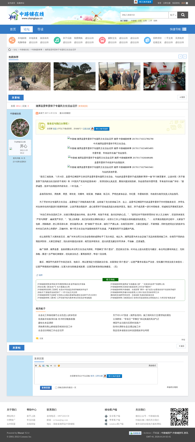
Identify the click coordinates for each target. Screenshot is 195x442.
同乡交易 (41, 287)
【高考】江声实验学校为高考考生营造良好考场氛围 (71, 298)
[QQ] (135, 433)
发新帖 (16, 97)
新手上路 (31, 416)
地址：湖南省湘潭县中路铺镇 (60, 424)
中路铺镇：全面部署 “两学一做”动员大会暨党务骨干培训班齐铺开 (149, 290)
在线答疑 (31, 424)
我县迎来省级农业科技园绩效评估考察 (131, 330)
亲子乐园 (67, 38)
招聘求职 (157, 38)
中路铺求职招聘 (44, 290)
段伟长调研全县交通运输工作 (127, 327)
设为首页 (11, 3)
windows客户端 (116, 424)
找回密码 (176, 3)
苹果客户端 (114, 420)
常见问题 (31, 420)
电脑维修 (22, 42)
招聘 (155, 21)
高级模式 (152, 366)
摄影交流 (112, 38)
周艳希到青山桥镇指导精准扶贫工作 (55, 327)
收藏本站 (20, 3)
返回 (183, 97)
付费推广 (11, 420)
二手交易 (168, 38)
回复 (41, 338)
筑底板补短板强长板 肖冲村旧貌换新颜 (56, 319)
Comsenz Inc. (26, 437)
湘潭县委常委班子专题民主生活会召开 (60, 50)
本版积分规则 (172, 387)
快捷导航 (175, 29)
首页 (13, 29)
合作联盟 (11, 424)
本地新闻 (22, 38)
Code (55, 365)
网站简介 (11, 416)
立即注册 (166, 3)
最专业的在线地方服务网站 (148, 424)
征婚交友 (157, 42)
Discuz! (21, 433)
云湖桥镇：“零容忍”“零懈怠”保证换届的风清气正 (136, 319)
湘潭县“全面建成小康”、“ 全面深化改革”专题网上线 (144, 284)
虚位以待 (33, 42)
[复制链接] (83, 106)
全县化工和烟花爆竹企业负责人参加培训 (57, 315)
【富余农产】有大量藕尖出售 (58, 287)
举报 (183, 340)
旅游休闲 (44, 38)
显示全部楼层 (65, 113)
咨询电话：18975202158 (58, 416)
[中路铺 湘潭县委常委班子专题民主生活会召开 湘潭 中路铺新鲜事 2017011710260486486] (110, 157)
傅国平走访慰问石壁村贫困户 (127, 323)
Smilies (58, 365)
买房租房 (179, 38)
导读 (40, 29)
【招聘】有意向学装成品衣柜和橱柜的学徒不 (69, 290)
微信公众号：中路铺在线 (147, 416)
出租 (140, 21)
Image (43, 365)
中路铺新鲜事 (36, 50)
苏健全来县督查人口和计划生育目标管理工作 (141, 292)
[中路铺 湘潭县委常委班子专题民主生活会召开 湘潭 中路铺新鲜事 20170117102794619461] (110, 167)
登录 (159, 3)
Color (39, 365)
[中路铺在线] (26, 20)
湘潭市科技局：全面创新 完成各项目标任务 (136, 295)
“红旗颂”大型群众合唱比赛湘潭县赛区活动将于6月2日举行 (73, 295)
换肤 (183, 3)
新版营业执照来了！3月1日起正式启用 (61, 292)
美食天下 (41, 292)
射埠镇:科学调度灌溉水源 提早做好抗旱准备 (67, 284)
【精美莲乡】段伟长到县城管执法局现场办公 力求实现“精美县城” (149, 298)
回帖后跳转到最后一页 (67, 387)
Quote (51, 365)
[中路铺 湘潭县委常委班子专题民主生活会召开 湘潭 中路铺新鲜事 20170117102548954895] (110, 148)
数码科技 (114, 295)
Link (47, 365)
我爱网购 (78, 38)
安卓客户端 (114, 416)
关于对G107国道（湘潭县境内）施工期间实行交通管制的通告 (142, 315)
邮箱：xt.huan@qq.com (57, 420)
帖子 (172, 15)
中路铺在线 (9, 49)
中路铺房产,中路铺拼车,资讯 (174, 433)
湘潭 (41, 275)
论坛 (27, 29)
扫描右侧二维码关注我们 (147, 420)
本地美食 (33, 38)
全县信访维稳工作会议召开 (51, 330)
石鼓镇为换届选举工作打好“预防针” (137, 287)
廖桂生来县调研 (45, 323)
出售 (145, 21)
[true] (183, 15)
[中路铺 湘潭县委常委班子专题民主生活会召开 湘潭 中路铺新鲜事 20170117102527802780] (110, 139)
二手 (150, 21)
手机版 (156, 433)
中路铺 (133, 21)
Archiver (147, 433)
